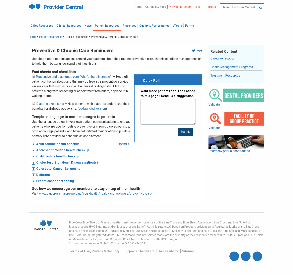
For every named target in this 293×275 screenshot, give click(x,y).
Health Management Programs (231, 67)
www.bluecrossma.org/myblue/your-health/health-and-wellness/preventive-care (95, 193)
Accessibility (168, 251)
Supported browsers (139, 251)
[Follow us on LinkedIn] (257, 256)
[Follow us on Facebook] (234, 256)
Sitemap (188, 251)
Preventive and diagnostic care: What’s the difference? (73, 77)
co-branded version (92, 108)
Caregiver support (222, 58)
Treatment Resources (225, 75)
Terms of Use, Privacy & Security (94, 251)
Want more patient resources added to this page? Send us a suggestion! (168, 93)
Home (138, 6)
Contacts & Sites (155, 6)
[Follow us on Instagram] (246, 256)
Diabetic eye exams (49, 104)
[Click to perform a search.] (260, 8)
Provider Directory (180, 6)
